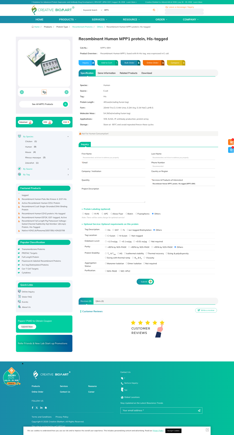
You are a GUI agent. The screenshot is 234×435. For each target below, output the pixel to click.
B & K (138, 257)
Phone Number (158, 162)
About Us (26, 307)
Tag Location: (91, 235)
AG (120, 253)
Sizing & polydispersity (178, 253)
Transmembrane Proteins (33, 249)
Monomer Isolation (115, 263)
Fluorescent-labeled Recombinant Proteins (41, 261)
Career (91, 392)
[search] (154, 10)
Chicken (28, 141)
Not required (157, 241)
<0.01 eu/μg (141, 241)
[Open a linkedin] (41, 408)
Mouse (28, 152)
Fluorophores (143, 213)
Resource (92, 386)
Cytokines (26, 272)
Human (28, 147)
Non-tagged (137, 235)
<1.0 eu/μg (112, 241)
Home (37, 27)
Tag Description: (92, 229)
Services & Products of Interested (167, 180)
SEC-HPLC (125, 271)
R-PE (96, 213)
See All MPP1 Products (42, 104)
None (87, 213)
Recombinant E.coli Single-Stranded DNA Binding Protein (44, 203)
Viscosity (150, 257)
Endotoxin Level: (92, 241)
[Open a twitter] (37, 408)
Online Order (152, 62)
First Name (87, 153)
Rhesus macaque (33, 157)
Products (36, 386)
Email (85, 162)
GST (116, 230)
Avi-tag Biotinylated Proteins (35, 265)
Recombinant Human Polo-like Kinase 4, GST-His (44, 194)
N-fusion (123, 235)
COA (65, 122)
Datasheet (23, 122)
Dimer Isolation (135, 263)
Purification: (90, 270)
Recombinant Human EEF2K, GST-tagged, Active (44, 212)
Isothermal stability (135, 253)
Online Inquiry (28, 291)
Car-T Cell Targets (30, 268)
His (108, 230)
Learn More (128, 2)
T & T (111, 253)
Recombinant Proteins (82, 27)
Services (64, 386)
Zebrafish (29, 163)
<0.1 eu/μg (126, 241)
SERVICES (98, 19)
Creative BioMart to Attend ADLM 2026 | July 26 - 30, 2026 (171, 2)
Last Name (156, 153)
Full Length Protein (30, 257)
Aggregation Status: (90, 264)
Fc (123, 230)
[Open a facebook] (32, 408)
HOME (39, 19)
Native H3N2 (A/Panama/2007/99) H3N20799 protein (43, 227)
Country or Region (159, 171)
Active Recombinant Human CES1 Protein (41, 198)
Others (100, 27)
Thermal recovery (156, 253)
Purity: (88, 246)
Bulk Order (129, 62)
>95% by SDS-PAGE (163, 247)
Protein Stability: (92, 253)
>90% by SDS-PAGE (140, 247)
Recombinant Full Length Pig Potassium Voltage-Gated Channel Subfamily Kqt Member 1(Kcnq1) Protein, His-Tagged (44, 218)
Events (25, 302)
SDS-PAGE (112, 271)
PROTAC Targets (29, 253)
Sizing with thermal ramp (118, 257)
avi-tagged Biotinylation (140, 230)
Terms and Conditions (42, 417)
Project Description (90, 188)
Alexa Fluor (118, 213)
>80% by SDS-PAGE (116, 247)
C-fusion (111, 235)
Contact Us (65, 392)
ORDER (160, 19)
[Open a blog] (46, 408)
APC (106, 213)
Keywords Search (90, 10)
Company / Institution (91, 171)
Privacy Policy (158, 431)
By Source (27, 169)
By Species (28, 136)
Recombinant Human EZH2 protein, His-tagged (43, 208)
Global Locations (132, 397)
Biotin (130, 213)
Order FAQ (27, 297)
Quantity (86, 180)
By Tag (26, 174)
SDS (45, 122)
